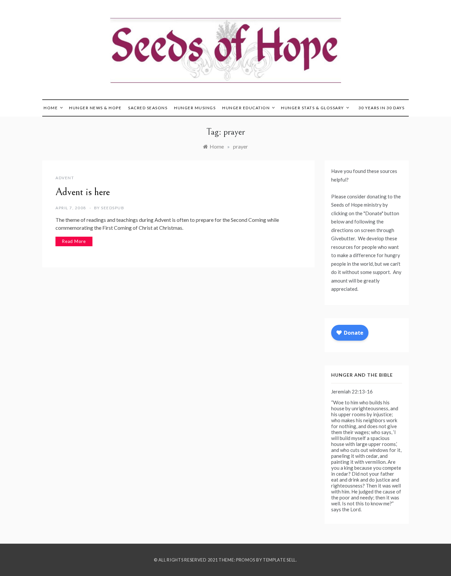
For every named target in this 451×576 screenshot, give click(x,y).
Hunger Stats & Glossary (312, 107)
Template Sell (279, 559)
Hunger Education (246, 107)
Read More (74, 241)
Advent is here (82, 192)
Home (51, 107)
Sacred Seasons (147, 107)
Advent (64, 177)
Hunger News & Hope (95, 107)
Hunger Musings (195, 107)
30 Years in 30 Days (382, 107)
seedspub (112, 207)
